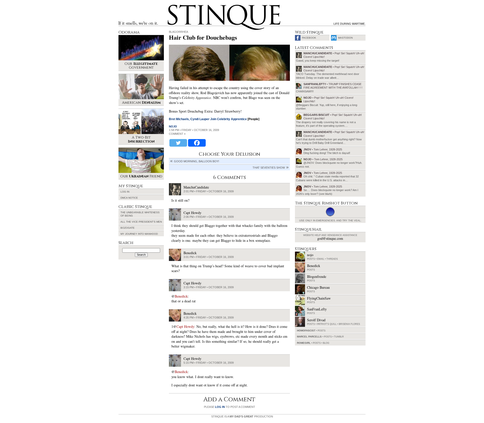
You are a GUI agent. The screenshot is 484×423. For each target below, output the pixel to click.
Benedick (181, 296)
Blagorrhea (178, 31)
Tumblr (339, 336)
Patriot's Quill (327, 324)
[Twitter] (178, 143)
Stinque (172, 6)
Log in (124, 191)
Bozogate (127, 227)
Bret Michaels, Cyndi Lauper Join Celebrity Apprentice (208, 119)
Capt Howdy (185, 326)
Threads (332, 259)
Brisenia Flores (349, 324)
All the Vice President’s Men (141, 221)
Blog (326, 343)
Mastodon (345, 37)
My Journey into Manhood (139, 233)
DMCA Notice (129, 197)
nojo (173, 126)
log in (220, 406)
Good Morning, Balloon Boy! (196, 161)
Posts (311, 259)
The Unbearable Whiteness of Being (140, 214)
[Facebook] (197, 143)
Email (320, 259)
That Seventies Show (269, 167)
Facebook (309, 37)
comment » (177, 133)
